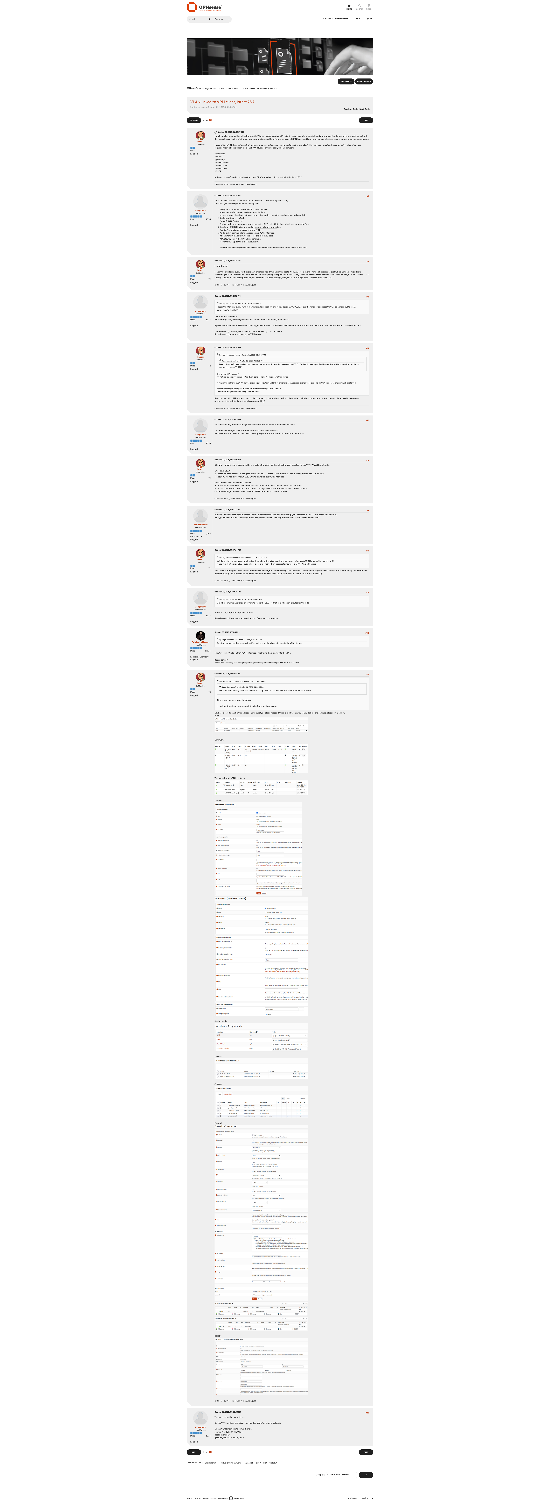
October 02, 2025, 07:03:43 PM (228, 420)
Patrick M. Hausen (200, 642)
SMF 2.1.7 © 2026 (194, 1498)
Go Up (194, 1452)
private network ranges (266, 227)
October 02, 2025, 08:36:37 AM (230, 132)
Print (366, 120)
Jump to (320, 1475)
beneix (200, 142)
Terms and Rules (358, 1498)
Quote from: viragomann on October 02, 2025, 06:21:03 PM (242, 355)
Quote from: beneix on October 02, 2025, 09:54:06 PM (240, 599)
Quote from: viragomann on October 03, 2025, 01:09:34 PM (242, 681)
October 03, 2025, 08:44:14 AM (228, 550)
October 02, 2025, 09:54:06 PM (228, 460)
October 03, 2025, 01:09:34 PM (228, 592)
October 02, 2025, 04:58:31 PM (227, 196)
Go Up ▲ (369, 1498)
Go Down (194, 120)
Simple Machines (209, 1498)
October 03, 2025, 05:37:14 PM (227, 674)
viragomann (200, 210)
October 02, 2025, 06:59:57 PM (228, 348)
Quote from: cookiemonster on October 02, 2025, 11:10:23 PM (243, 558)
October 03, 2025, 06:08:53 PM (228, 1412)
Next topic (364, 109)
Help (349, 1498)
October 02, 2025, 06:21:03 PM (227, 296)
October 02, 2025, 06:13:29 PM (227, 261)
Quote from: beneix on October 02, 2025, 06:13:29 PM (240, 303)
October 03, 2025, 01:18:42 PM (227, 632)
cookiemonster (201, 525)
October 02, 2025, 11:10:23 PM (227, 510)
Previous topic (351, 109)
